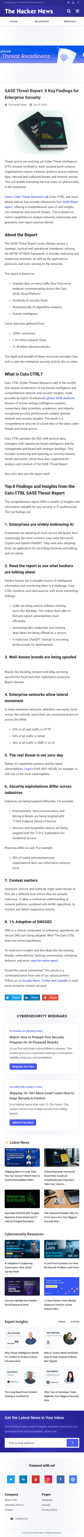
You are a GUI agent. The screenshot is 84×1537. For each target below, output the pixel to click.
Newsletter (42, 21)
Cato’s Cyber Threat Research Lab (26, 197)
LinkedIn (62, 980)
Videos (62, 1321)
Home (14, 21)
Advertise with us (14, 1504)
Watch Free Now (23, 1122)
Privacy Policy (49, 1509)
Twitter (46, 980)
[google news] (73, 1479)
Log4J (28, 769)
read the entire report (44, 960)
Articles (75, 1321)
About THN (11, 1500)
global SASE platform (60, 398)
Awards (46, 1504)
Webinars (70, 21)
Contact (9, 1509)
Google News (31, 980)
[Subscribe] (72, 1443)
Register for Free (23, 1066)
